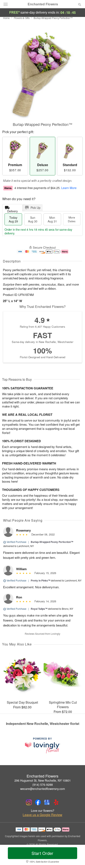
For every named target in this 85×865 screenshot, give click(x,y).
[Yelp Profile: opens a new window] (56, 802)
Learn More (69, 188)
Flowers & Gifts (22, 18)
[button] (76, 856)
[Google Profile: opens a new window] (47, 802)
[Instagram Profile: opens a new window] (29, 802)
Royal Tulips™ (39, 609)
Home (6, 18)
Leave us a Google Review (42, 815)
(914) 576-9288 (42, 784)
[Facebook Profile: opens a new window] (38, 802)
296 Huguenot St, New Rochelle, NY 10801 (42, 780)
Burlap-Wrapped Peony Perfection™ (52, 542)
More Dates (72, 219)
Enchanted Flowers (43, 4)
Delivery (12, 210)
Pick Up (35, 208)
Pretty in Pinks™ (40, 580)
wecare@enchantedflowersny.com (42, 789)
